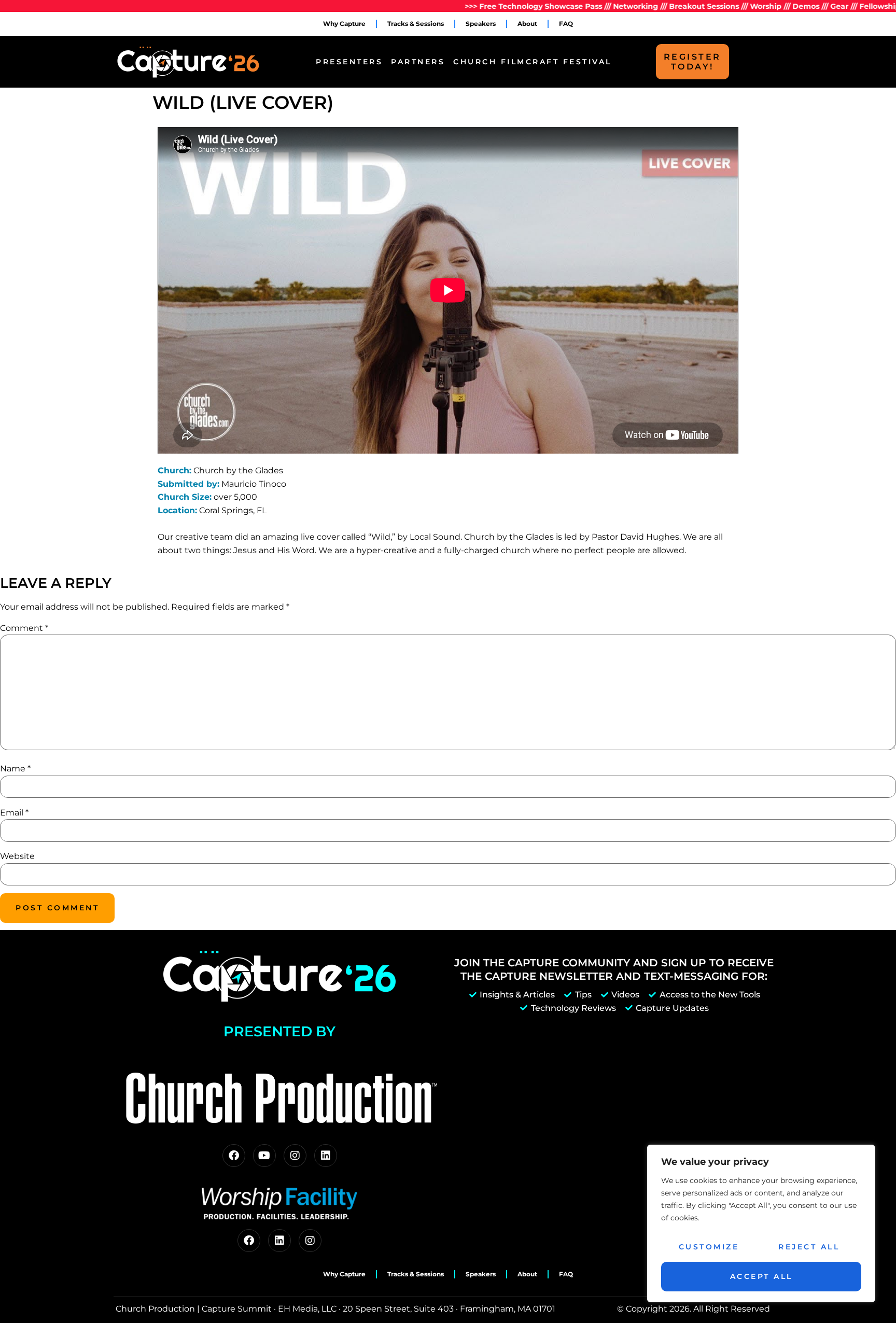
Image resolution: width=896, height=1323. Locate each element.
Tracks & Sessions (415, 23)
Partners (418, 61)
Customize (709, 1246)
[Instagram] (295, 1155)
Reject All (808, 1246)
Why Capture (344, 23)
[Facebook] (233, 1155)
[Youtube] (264, 1155)
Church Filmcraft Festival (532, 61)
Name (15, 768)
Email (14, 813)
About (527, 23)
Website (17, 856)
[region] (761, 1223)
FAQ (566, 23)
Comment (24, 628)
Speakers (481, 23)
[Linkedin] (325, 1155)
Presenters (349, 61)
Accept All (761, 1276)
